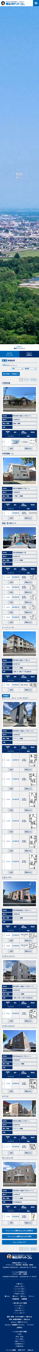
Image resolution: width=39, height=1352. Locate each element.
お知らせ (30, 1350)
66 (32, 379)
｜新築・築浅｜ (19, 1336)
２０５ (8, 946)
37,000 (15, 935)
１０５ (8, 821)
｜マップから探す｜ (19, 1291)
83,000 (15, 587)
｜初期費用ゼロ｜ (19, 1344)
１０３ (8, 799)
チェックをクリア (19, 1242)
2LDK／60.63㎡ (24, 577)
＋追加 (11, 448)
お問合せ (19, 1327)
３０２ (8, 617)
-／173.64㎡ (24, 442)
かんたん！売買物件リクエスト (15, 1325)
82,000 (15, 577)
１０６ (8, 1083)
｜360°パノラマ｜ (19, 1341)
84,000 (15, 607)
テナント (31, 1296)
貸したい (15, 1296)
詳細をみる (28, 448)
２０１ (8, 587)
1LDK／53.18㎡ (24, 799)
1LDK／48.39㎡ (24, 1216)
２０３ (8, 861)
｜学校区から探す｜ (19, 1293)
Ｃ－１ (8, 1146)
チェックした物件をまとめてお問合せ (19, 1231)
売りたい (23, 1296)
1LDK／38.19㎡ (24, 1146)
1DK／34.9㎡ (24, 685)
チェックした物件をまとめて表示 (20, 1236)
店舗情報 (24, 1299)
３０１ (8, 607)
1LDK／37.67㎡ (24, 1013)
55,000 (15, 1147)
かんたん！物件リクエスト (19, 1322)
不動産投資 (15, 1299)
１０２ (8, 577)
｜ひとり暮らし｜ (19, 1305)
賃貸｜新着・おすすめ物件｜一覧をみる (19, 1316)
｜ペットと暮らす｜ (19, 1313)
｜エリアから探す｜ (19, 1289)
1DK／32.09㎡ (24, 935)
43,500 (15, 1216)
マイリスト (30, 1325)
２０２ (8, 597)
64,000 (15, 799)
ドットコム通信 (11, 1350)
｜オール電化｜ (19, 1339)
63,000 (15, 760)
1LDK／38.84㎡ (24, 1083)
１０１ (8, 760)
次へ (35, 379)
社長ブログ (21, 1350)
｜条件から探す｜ (19, 1286)
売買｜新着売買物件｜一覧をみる (19, 1319)
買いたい (7, 1296)
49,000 (15, 685)
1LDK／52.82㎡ (24, 760)
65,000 (15, 861)
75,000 (15, 513)
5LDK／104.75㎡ (24, 513)
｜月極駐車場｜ (19, 1346)
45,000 (15, 1083)
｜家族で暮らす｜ (19, 1310)
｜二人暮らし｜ (19, 1308)
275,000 (15, 442)
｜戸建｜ (19, 1334)
